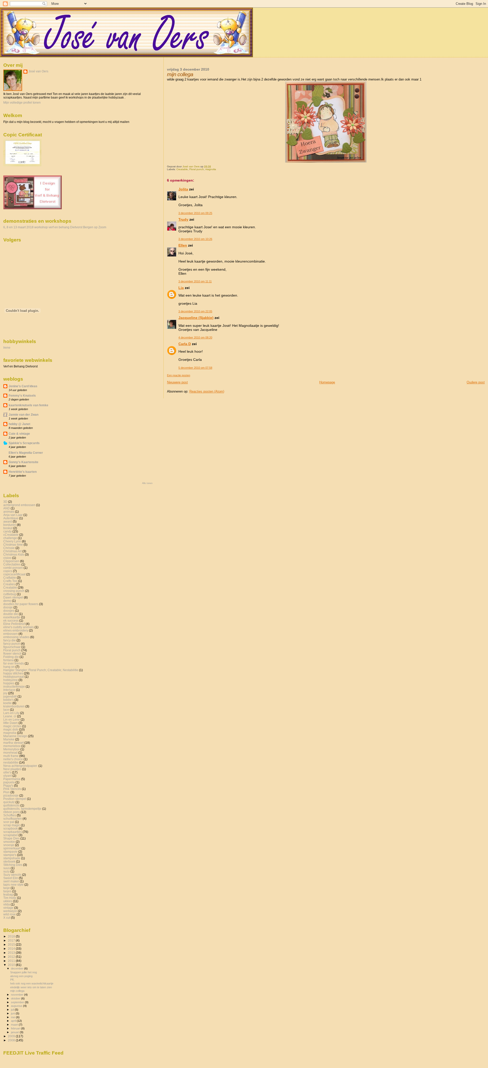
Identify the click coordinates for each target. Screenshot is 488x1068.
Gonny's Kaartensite (23, 462)
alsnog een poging (21, 976)
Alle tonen (147, 483)
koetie (7, 703)
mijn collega (17, 990)
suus (6, 868)
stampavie (10, 851)
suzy (6, 871)
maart (15, 1024)
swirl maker (11, 881)
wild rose (9, 914)
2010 (12, 964)
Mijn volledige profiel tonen (22, 102)
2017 (12, 940)
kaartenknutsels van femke (28, 405)
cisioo (7, 557)
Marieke (8, 739)
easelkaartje (11, 617)
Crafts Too (10, 580)
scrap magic (11, 825)
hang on (9, 666)
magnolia (210, 169)
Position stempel (14, 798)
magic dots (10, 729)
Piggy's (8, 785)
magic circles (12, 726)
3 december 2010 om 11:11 (195, 281)
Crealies (9, 584)
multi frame (11, 755)
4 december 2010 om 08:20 (195, 337)
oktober (16, 998)
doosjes (8, 610)
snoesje (8, 845)
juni (13, 1013)
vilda (6, 904)
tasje (6, 887)
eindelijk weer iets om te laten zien (31, 987)
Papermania (11, 779)
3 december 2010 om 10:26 (195, 238)
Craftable (9, 577)
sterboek (9, 861)
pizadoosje (11, 795)
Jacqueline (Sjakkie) (196, 318)
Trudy (183, 219)
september (18, 1002)
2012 (12, 956)
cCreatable (11, 534)
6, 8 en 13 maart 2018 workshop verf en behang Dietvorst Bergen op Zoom (54, 227)
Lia (181, 288)
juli (13, 1009)
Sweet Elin (10, 878)
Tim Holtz (9, 897)
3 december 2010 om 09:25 (195, 213)
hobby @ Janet (19, 424)
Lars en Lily (11, 713)
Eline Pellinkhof (14, 623)
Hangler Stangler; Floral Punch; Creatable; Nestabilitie (40, 670)
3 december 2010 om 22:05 (195, 311)
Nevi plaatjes (12, 769)
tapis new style (13, 884)
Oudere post (476, 382)
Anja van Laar (13, 514)
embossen (10, 633)
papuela (9, 782)
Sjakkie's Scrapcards (24, 443)
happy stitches (13, 673)
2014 (12, 948)
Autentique (10, 518)
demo (7, 600)
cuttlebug (9, 594)
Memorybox (11, 749)
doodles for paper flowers (20, 604)
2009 (12, 1036)
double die (10, 614)
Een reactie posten (178, 375)
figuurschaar (12, 647)
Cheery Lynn (12, 541)
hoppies (8, 683)
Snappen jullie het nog (23, 972)
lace (6, 709)
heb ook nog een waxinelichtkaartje (31, 983)
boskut (7, 528)
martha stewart (13, 742)
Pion (6, 792)
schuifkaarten (12, 818)
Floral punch (196, 169)
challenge (10, 538)
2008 (12, 1040)
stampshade (11, 858)
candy (7, 531)
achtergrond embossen (19, 505)
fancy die (9, 640)
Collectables (12, 564)
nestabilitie (10, 762)
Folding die (11, 656)
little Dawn (10, 722)
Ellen (182, 245)
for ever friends (13, 663)
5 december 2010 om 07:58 (195, 367)
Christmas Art (12, 551)
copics (7, 571)
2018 (12, 936)
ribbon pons (11, 812)
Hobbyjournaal (13, 676)
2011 (12, 960)
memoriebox (12, 746)
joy (5, 693)
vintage (8, 907)
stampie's (9, 854)
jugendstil (10, 696)
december (17, 968)
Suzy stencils (12, 874)
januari (15, 1032)
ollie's (7, 772)
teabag (8, 894)
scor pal (8, 821)
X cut (6, 917)
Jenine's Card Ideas (23, 386)
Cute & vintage (19, 433)
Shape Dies (11, 838)
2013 (12, 952)
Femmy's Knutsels (22, 395)
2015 (12, 944)
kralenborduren (14, 706)
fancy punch (11, 643)
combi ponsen (13, 567)
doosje (8, 607)
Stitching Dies (12, 864)
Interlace (9, 689)
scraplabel (10, 835)
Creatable (182, 169)
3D (5, 501)
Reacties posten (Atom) (206, 391)
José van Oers (38, 71)
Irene (6, 347)
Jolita (183, 189)
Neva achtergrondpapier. (20, 765)
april (14, 1020)
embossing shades (16, 637)
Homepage (327, 382)
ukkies (7, 901)
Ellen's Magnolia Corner (26, 452)
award (7, 521)
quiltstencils (11, 805)
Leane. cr (9, 716)
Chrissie (9, 547)
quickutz (9, 802)
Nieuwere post (177, 382)
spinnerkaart (12, 848)
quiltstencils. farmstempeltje (22, 808)
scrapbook (10, 828)
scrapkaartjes (12, 831)
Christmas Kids (13, 554)
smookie (9, 841)
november (17, 994)
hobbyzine (10, 680)
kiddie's (8, 699)
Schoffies (9, 815)
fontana (8, 660)
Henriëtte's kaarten (23, 471)
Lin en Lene (11, 719)
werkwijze (10, 911)
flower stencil (12, 653)
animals (8, 511)
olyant (7, 775)
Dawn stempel (13, 597)
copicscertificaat (14, 574)
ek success (11, 620)
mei (13, 1017)
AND (6, 508)
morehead (10, 752)
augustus (17, 1005)
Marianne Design (15, 736)
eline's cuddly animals (18, 627)
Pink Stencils (12, 788)
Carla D (184, 344)
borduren (9, 524)
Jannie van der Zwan (23, 414)
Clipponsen (11, 561)
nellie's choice (13, 759)
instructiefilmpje (14, 686)
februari (16, 1028)
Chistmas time (13, 544)
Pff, (12, 979)
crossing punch (13, 590)
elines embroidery (15, 630)
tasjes (7, 891)
